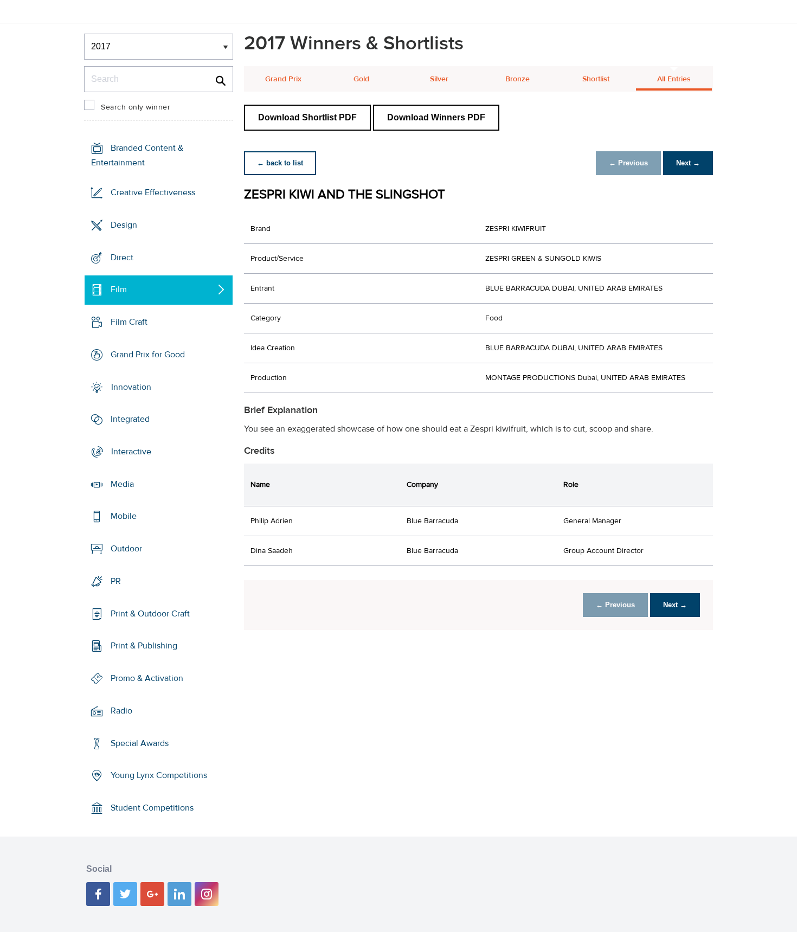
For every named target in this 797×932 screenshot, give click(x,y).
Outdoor (126, 548)
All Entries (674, 79)
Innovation (131, 386)
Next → (688, 163)
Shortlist (595, 79)
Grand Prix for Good (148, 354)
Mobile (124, 516)
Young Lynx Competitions (159, 775)
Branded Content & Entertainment (137, 155)
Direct (122, 257)
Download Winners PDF (436, 117)
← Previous (628, 163)
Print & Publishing (144, 645)
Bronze (517, 79)
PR (116, 581)
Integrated (130, 419)
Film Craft (129, 322)
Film (119, 289)
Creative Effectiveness (153, 192)
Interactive (131, 451)
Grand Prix (283, 79)
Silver (439, 79)
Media (122, 484)
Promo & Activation (147, 678)
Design (124, 225)
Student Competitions (152, 807)
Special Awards (140, 742)
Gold (361, 79)
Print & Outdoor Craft (150, 613)
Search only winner (135, 107)
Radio (121, 710)
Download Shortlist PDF (307, 117)
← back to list (280, 163)
